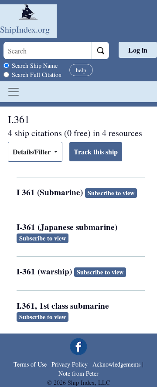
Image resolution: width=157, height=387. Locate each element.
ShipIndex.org (25, 29)
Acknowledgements (116, 364)
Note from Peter (78, 373)
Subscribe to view (111, 192)
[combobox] (47, 50)
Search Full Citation (36, 74)
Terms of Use (30, 364)
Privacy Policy (69, 364)
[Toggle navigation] (13, 91)
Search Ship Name (35, 65)
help (81, 70)
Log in (137, 50)
